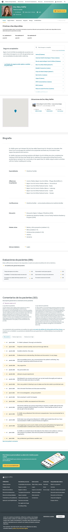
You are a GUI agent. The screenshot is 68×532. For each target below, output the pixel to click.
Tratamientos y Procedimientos (10, 497)
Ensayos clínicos (54, 500)
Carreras (53, 487)
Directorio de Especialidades (9, 495)
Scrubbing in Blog (22, 505)
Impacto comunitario (37, 489)
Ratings (31, 20)
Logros (33, 487)
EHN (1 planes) (39, 85)
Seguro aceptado (22, 495)
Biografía (25, 20)
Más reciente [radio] (7, 337)
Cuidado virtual (6, 487)
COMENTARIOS (37, 20)
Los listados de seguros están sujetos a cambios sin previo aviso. (17, 65)
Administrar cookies (48, 516)
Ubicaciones (19, 20)
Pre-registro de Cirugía (23, 503)
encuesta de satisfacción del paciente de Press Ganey (47, 329)
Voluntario (45, 484)
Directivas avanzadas (23, 500)
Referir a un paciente (55, 484)
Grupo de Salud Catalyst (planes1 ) (44, 71)
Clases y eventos (6, 484)
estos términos (62, 50)
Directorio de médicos (8, 489)
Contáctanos (35, 497)
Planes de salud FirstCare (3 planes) (45, 88)
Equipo (4, 20)
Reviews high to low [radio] (17, 337)
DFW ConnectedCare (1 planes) (44, 81)
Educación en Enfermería (56, 495)
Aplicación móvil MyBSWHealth (10, 500)
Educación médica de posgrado (58, 489)
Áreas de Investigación (56, 497)
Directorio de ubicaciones (8, 492)
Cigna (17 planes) (40, 78)
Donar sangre (46, 489)
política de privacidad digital (20, 528)
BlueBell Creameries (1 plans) (43, 68)
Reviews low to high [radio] (29, 337)
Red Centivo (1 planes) (41, 75)
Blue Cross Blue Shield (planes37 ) (44, 64)
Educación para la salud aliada (58, 492)
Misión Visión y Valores (37, 484)
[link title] (3, 1)
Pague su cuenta (22, 487)
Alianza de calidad (36, 492)
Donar (44, 487)
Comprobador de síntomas (24, 484)
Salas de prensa (35, 495)
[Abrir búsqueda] (65, 1)
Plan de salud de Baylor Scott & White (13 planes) (48, 61)
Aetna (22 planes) (40, 54)
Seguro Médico (10, 20)
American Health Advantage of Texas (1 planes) (48, 58)
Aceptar (60, 516)
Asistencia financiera (23, 497)
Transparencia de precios (24, 492)
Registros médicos (22, 489)
